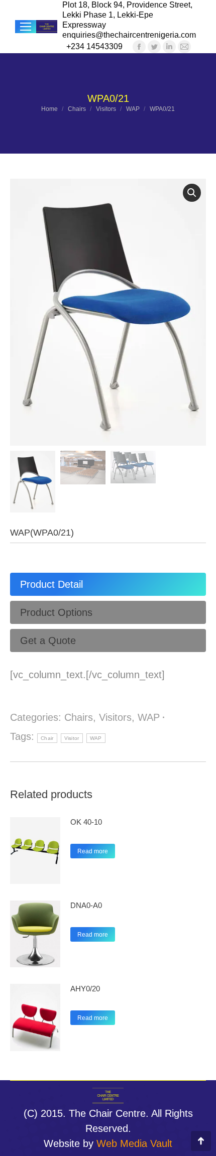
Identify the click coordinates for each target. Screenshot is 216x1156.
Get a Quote (48, 640)
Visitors (115, 717)
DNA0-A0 (86, 905)
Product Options (56, 612)
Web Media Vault (134, 1143)
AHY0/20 (85, 988)
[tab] (108, 584)
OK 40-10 (86, 822)
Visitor (71, 738)
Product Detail (51, 584)
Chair (47, 738)
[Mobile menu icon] (25, 26)
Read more (92, 851)
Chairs (78, 717)
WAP (149, 717)
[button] (192, 193)
